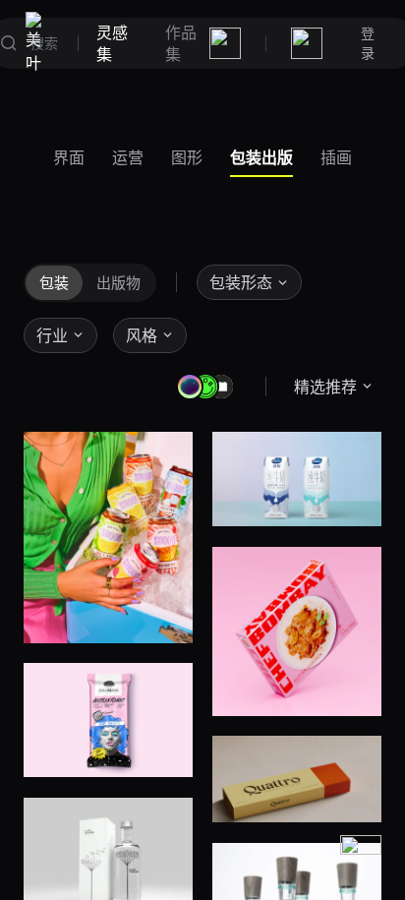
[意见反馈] (360, 855)
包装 (54, 282)
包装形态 (240, 282)
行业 (52, 335)
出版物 (118, 282)
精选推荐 (325, 386)
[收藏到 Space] (163, 613)
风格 (141, 335)
